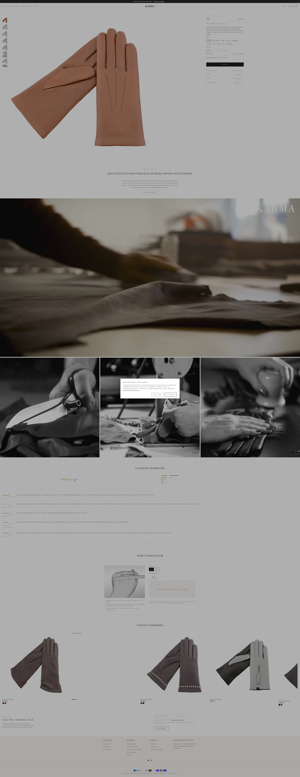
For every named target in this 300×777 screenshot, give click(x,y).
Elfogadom (171, 394)
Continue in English (159, 1)
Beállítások (158, 394)
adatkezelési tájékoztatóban (131, 390)
